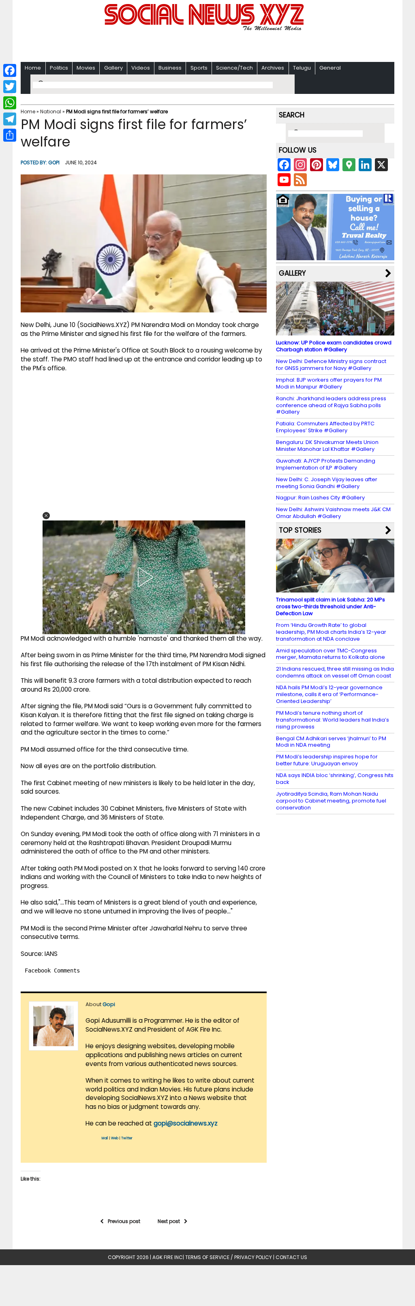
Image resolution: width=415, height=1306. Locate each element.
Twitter (127, 1138)
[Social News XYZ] (205, 28)
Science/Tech (234, 68)
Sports (199, 68)
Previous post (124, 1221)
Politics (59, 68)
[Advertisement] (207, 45)
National (50, 111)
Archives (272, 68)
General (330, 68)
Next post (169, 1221)
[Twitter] (10, 87)
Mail (105, 1138)
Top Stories (300, 530)
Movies (86, 68)
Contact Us (291, 1257)
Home (33, 68)
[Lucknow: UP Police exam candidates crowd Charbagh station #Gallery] (335, 331)
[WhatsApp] (10, 103)
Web (114, 1138)
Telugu (302, 68)
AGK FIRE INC (167, 1257)
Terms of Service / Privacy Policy (228, 1257)
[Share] (10, 135)
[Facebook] (10, 70)
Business (170, 68)
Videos (140, 68)
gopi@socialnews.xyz (186, 1123)
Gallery (113, 68)
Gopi (54, 162)
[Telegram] (10, 119)
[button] (46, 515)
